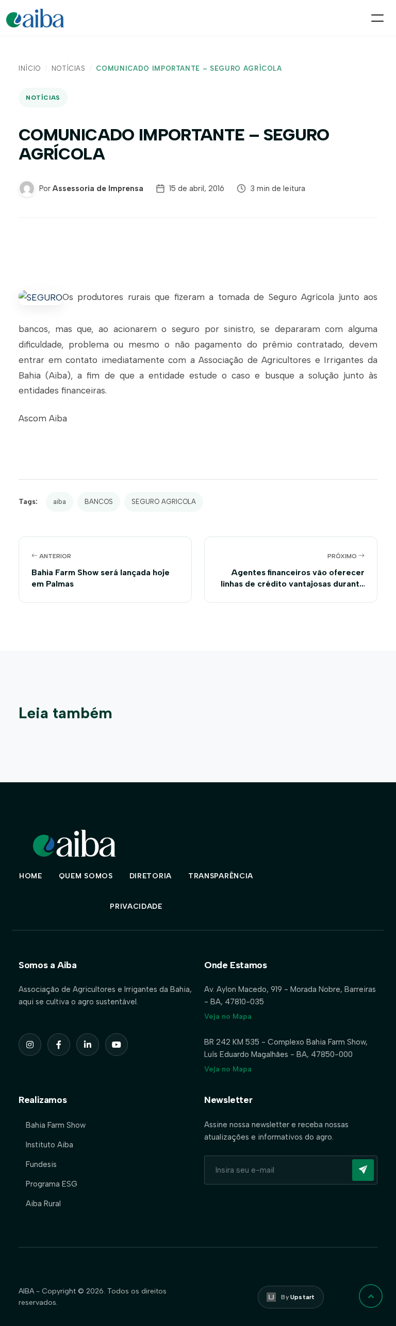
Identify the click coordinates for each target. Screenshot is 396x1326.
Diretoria (150, 876)
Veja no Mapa (228, 1016)
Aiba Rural (43, 1203)
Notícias (69, 68)
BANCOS (99, 502)
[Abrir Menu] (377, 18)
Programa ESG (51, 1184)
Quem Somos (86, 876)
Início (30, 68)
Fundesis (41, 1164)
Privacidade (136, 906)
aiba (59, 502)
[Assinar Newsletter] (363, 1170)
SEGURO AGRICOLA (163, 502)
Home (30, 876)
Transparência (220, 876)
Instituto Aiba (49, 1144)
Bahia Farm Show (56, 1125)
